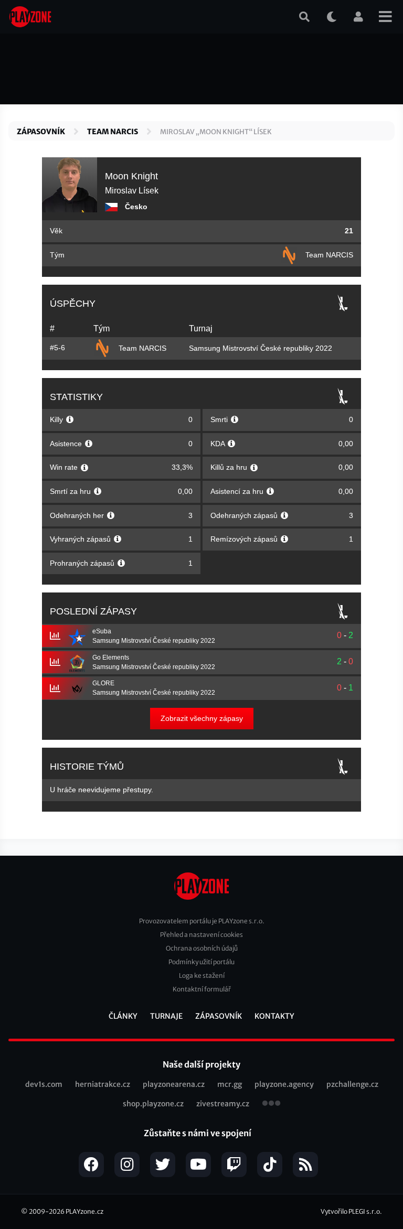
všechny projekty (271, 1104)
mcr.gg (229, 1084)
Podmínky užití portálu (201, 962)
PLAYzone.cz (84, 1211)
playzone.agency (284, 1084)
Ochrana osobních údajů (202, 948)
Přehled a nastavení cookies (201, 935)
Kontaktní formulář (202, 989)
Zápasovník (41, 131)
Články (123, 1016)
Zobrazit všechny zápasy (202, 718)
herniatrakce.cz (102, 1084)
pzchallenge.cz (352, 1084)
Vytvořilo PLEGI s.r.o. (351, 1211)
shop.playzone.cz (153, 1103)
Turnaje (166, 1016)
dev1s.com (43, 1084)
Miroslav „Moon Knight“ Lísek (216, 131)
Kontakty (274, 1016)
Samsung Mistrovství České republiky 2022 (260, 348)
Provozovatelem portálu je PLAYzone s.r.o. (201, 921)
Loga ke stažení (202, 975)
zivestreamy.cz (222, 1103)
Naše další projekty (201, 1064)
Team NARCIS (112, 131)
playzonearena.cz (174, 1084)
